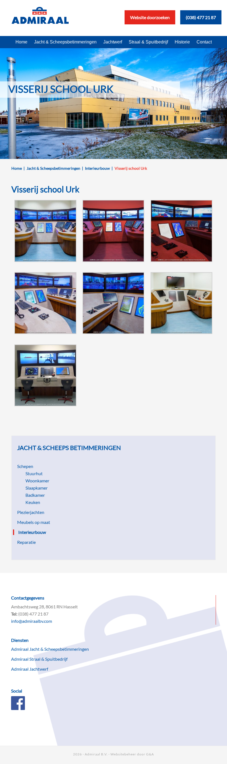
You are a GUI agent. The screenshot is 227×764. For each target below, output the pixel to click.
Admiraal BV (40, 18)
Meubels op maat (33, 522)
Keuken (32, 502)
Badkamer (35, 495)
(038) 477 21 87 (201, 17)
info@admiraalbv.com (31, 621)
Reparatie (26, 542)
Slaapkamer (36, 487)
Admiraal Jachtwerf (29, 669)
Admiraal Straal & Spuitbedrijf (39, 659)
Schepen (25, 466)
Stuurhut (34, 473)
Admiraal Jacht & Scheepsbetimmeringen (50, 649)
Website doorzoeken (150, 17)
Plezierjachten (30, 512)
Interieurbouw (32, 532)
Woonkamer (37, 480)
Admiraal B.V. (96, 754)
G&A (150, 754)
